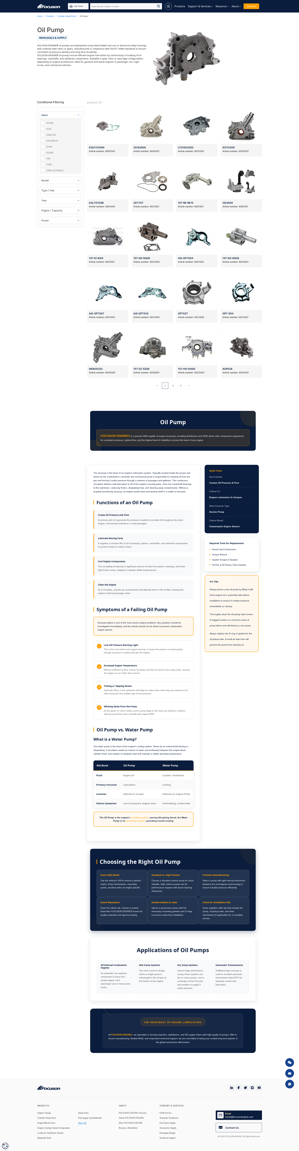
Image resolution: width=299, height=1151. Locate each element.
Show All (82, 1123)
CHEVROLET (52, 140)
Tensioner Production (168, 1118)
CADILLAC (51, 135)
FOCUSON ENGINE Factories (132, 1113)
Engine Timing (44, 1113)
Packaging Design (167, 1133)
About (235, 6)
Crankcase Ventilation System (50, 1133)
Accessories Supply (168, 1128)
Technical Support (167, 1138)
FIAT (48, 158)
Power (45, 220)
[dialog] (5, 1145)
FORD (49, 164)
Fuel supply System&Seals (90, 1118)
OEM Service (165, 1113)
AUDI (48, 129)
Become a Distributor (128, 1128)
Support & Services (199, 6)
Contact (251, 6)
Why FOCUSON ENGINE (131, 1123)
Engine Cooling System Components (53, 1128)
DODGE (49, 152)
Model (45, 180)
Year (44, 200)
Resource (221, 6)
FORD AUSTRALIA (54, 170)
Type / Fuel (47, 190)
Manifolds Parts (44, 1138)
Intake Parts (83, 1113)
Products (179, 6)
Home (39, 16)
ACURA (49, 123)
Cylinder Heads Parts (67, 16)
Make (44, 115)
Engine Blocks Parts (46, 1123)
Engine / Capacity (51, 210)
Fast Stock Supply (167, 1123)
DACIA (49, 146)
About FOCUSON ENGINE (131, 1118)
